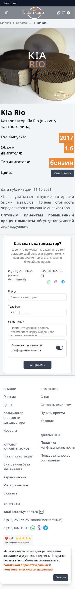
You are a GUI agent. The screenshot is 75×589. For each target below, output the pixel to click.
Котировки (10, 3)
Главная (5, 23)
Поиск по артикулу (18, 456)
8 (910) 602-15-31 (51, 273)
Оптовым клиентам (56, 405)
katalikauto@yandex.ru (20, 512)
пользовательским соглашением (28, 569)
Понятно (60, 577)
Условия (47, 421)
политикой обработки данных (25, 565)
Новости (10, 430)
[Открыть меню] (6, 12)
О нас (45, 396)
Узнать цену (62, 173)
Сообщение (16, 322)
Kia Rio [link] (41, 23)
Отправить (37, 365)
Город (12, 291)
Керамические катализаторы (24, 23)
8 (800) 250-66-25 (21, 271)
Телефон (14, 306)
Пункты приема (53, 413)
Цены (7, 405)
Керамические (14, 477)
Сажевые (10, 493)
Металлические (15, 485)
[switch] (59, 348)
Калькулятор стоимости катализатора (14, 418)
